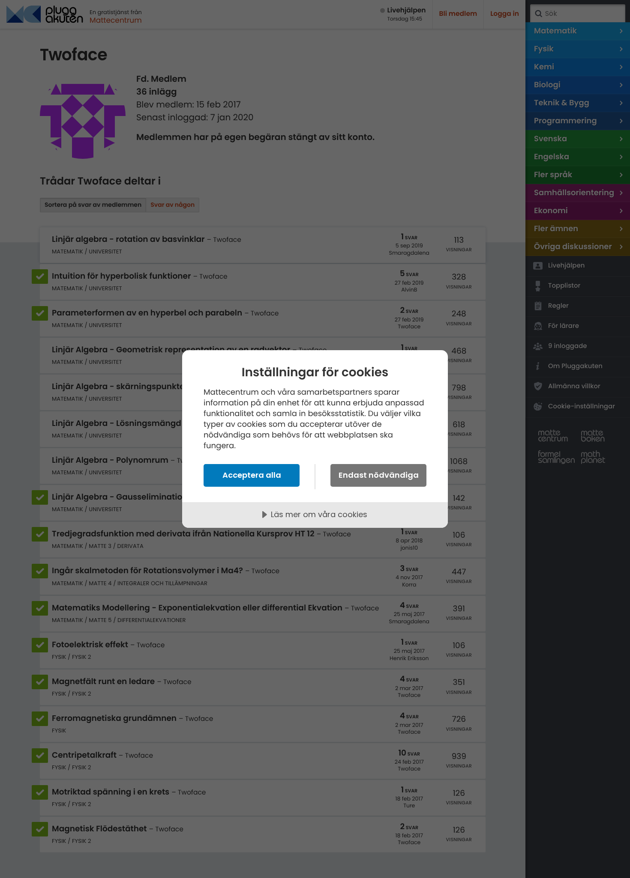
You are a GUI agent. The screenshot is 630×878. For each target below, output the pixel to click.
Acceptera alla (251, 475)
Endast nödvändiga (379, 475)
